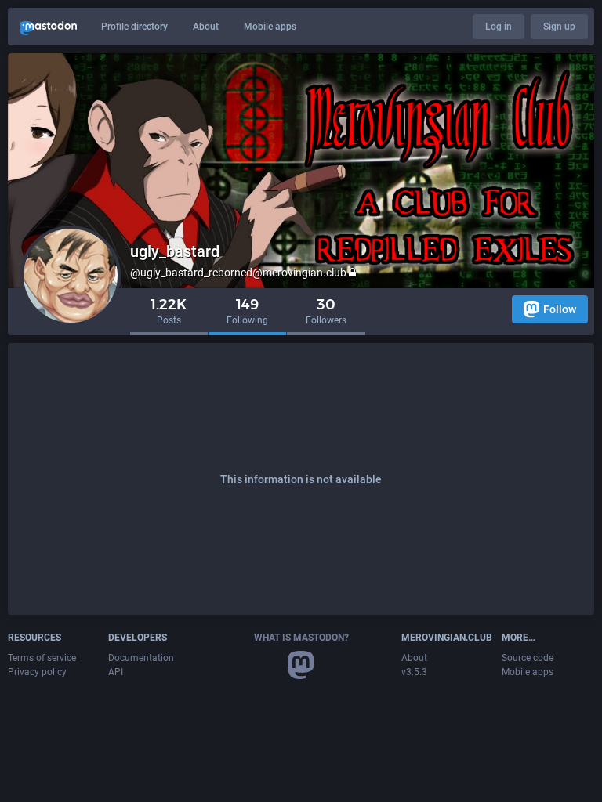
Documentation (141, 657)
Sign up (559, 26)
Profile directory (134, 26)
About (206, 26)
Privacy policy (37, 672)
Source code (527, 657)
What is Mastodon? (301, 637)
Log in (498, 26)
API (115, 672)
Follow (559, 309)
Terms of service (42, 657)
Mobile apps (270, 26)
